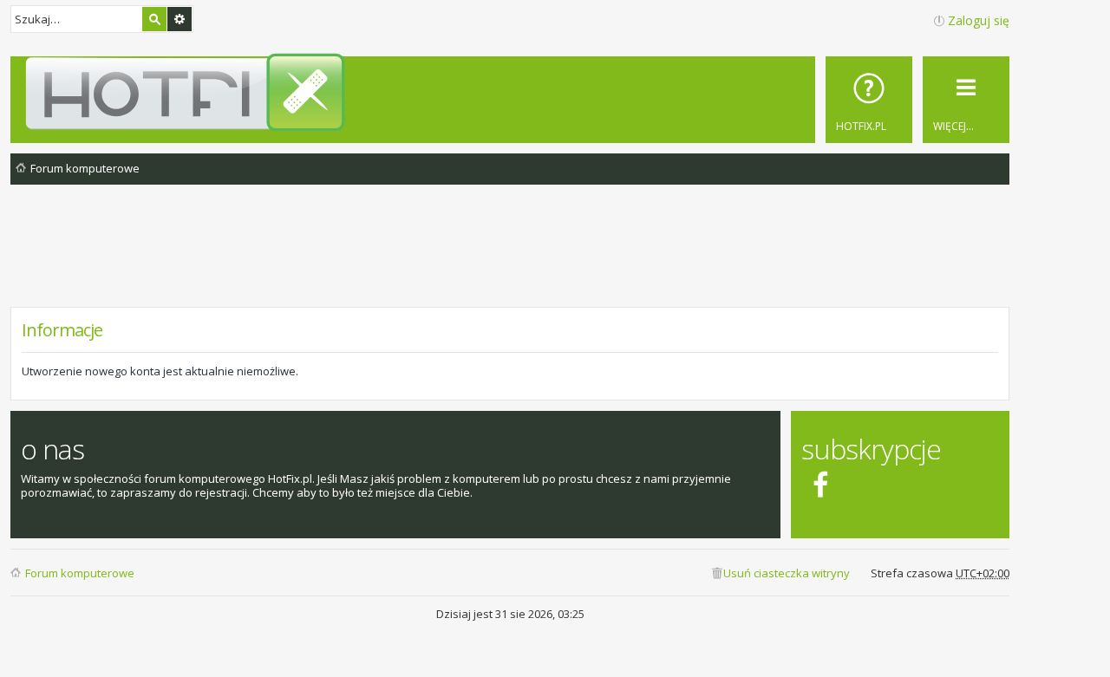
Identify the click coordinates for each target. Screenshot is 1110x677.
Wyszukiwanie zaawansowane (179, 19)
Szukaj (154, 19)
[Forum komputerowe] (512, 92)
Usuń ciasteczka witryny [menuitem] (786, 573)
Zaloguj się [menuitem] (978, 20)
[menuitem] (869, 99)
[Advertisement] (510, 259)
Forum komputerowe (79, 573)
